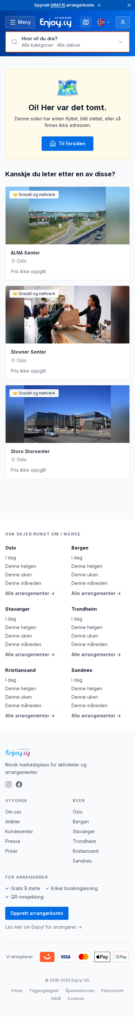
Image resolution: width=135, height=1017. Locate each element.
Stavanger (17, 609)
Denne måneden (23, 583)
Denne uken (18, 574)
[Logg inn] (123, 22)
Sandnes (81, 670)
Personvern (112, 990)
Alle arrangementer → (30, 593)
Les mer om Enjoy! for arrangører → (43, 927)
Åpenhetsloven (80, 990)
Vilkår (56, 998)
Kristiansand (20, 670)
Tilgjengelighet (44, 990)
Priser (11, 851)
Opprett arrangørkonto (36, 913)
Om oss (13, 812)
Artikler (12, 821)
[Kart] (86, 22)
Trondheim (84, 609)
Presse (12, 841)
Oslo (10, 548)
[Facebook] (19, 784)
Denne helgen (20, 566)
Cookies (76, 998)
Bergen (79, 548)
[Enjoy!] (67, 752)
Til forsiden (72, 143)
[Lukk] (129, 5)
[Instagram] (8, 784)
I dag (10, 557)
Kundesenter (19, 831)
